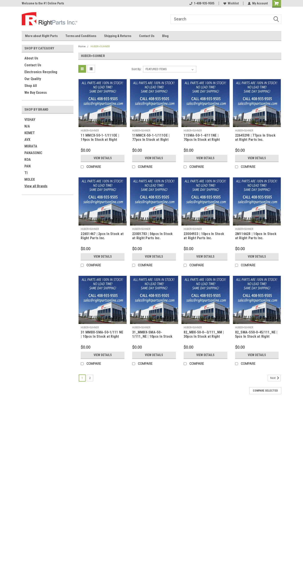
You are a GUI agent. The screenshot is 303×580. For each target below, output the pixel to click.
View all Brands (35, 186)
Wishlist (233, 3)
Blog (165, 36)
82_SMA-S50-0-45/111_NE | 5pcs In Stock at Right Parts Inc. (256, 336)
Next (273, 378)
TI (26, 173)
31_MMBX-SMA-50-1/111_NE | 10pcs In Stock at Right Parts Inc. (152, 336)
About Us (31, 58)
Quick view (102, 123)
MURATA (30, 146)
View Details (103, 158)
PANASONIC (33, 153)
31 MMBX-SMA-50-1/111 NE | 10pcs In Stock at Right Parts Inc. (102, 336)
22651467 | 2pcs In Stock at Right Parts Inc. (102, 236)
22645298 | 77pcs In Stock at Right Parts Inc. (255, 137)
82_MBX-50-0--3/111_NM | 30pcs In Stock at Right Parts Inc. (204, 336)
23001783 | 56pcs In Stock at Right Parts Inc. (152, 236)
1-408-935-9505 (204, 3)
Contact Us (146, 36)
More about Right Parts (41, 36)
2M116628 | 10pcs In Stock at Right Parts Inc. (255, 236)
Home (82, 46)
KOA (27, 159)
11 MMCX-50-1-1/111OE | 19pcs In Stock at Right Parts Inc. (100, 139)
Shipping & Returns (117, 36)
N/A (27, 126)
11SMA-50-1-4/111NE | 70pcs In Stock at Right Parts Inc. (202, 139)
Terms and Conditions (80, 36)
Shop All (30, 86)
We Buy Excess (35, 92)
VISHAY (29, 120)
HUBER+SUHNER (100, 46)
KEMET (29, 133)
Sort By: (136, 69)
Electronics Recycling (40, 72)
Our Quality (32, 79)
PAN (27, 166)
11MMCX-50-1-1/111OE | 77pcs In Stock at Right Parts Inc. (150, 139)
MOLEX (29, 179)
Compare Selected (265, 390)
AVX (27, 139)
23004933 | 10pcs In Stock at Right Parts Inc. (204, 236)
